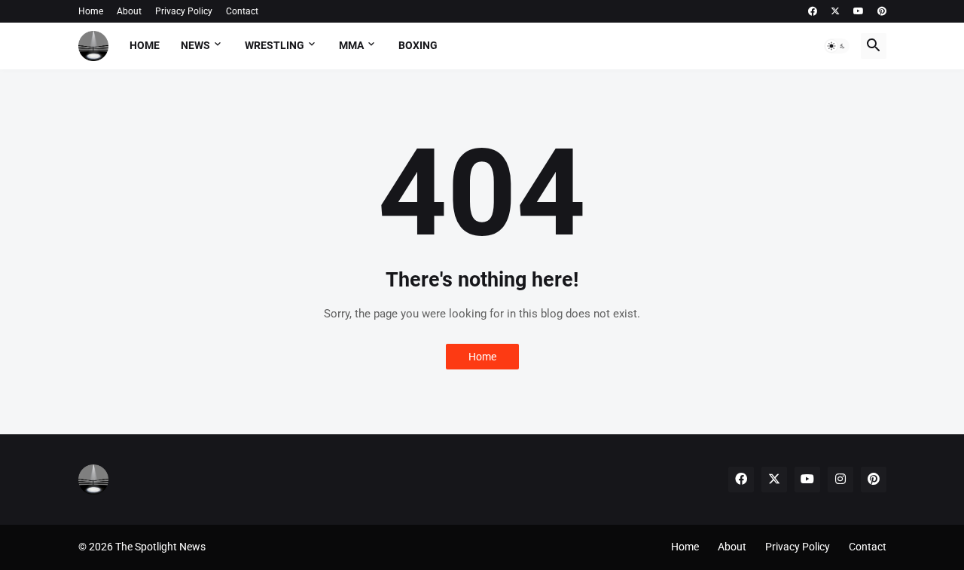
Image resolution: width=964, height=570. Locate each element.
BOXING (418, 45)
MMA (351, 45)
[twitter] (835, 11)
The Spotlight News (160, 547)
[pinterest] (881, 11)
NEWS (195, 45)
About (129, 11)
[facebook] (812, 11)
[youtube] (858, 11)
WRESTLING (274, 45)
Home (90, 11)
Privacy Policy (183, 11)
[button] (837, 46)
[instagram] (840, 479)
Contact (242, 11)
